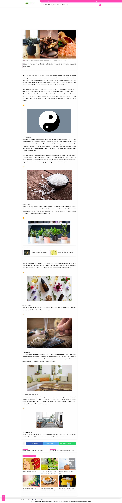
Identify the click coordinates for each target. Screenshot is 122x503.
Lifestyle (63, 4)
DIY (46, 4)
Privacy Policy (48, 1)
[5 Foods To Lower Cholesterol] (31, 464)
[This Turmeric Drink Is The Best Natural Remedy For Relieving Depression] (49, 481)
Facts (54, 4)
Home (42, 4)
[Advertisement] (61, 18)
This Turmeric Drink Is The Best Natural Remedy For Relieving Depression (48, 489)
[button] (34, 443)
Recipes (59, 4)
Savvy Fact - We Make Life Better (36, 499)
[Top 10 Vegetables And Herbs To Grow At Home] (31, 481)
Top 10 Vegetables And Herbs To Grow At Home (30, 489)
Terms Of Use (59, 1)
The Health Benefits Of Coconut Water (66, 472)
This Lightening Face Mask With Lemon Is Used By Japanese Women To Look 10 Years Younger (65, 251)
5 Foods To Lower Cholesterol (29, 471)
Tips (67, 4)
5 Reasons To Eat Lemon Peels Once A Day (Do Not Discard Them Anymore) (39, 251)
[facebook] (97, 1)
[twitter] (99, 1)
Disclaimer (54, 1)
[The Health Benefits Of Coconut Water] (67, 464)
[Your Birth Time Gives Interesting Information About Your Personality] (67, 481)
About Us (43, 1)
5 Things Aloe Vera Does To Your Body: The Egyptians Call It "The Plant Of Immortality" (48, 472)
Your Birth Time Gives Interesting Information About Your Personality (67, 489)
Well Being (50, 4)
